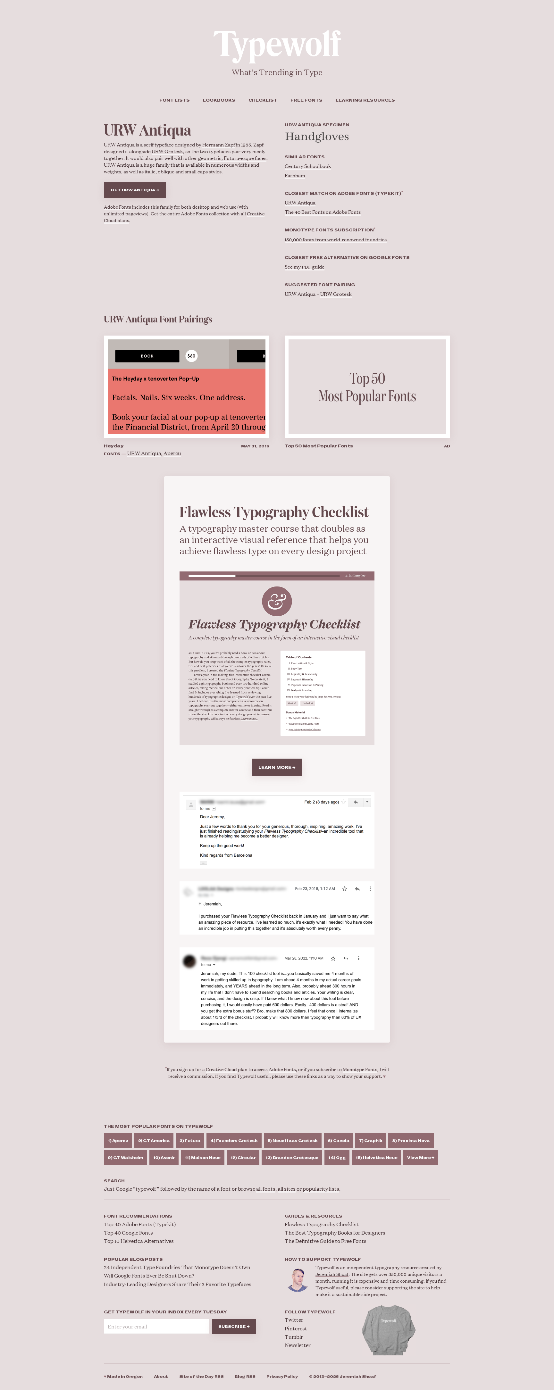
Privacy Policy (282, 1377)
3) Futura (190, 1141)
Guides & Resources (313, 1216)
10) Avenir (164, 1158)
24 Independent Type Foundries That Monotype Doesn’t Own (177, 1267)
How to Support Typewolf (323, 1259)
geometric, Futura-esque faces (232, 158)
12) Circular (243, 1158)
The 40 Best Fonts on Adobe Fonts (323, 211)
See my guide (304, 266)
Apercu (172, 453)
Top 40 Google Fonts (128, 1232)
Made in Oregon (123, 1377)
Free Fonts (306, 100)
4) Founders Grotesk (234, 1141)
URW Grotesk (167, 151)
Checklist (262, 100)
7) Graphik (370, 1141)
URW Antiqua (300, 202)
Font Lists (174, 100)
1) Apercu (118, 1141)
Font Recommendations (138, 1216)
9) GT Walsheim (125, 1158)
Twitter (294, 1319)
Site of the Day (201, 1377)
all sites (287, 1188)
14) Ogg (337, 1158)
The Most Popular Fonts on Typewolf (158, 1126)
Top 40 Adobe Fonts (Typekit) (140, 1224)
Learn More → (277, 767)
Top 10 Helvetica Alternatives (139, 1240)
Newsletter (298, 1345)
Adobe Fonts (117, 206)
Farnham (295, 175)
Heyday (113, 446)
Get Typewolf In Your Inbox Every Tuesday (165, 1312)
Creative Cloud (221, 1069)
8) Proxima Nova (411, 1141)
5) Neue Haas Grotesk (293, 1141)
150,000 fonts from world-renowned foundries (336, 239)
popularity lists (321, 1188)
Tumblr (294, 1336)
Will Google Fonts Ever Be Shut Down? (149, 1275)
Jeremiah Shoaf (331, 1273)
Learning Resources (365, 100)
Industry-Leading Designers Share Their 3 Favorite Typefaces (177, 1284)
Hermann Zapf (218, 144)
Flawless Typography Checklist (322, 1224)
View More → (420, 1158)
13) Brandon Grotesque (291, 1158)
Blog (245, 1377)
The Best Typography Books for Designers (335, 1232)
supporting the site (404, 1287)
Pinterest (296, 1328)
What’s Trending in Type (277, 72)
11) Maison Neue (203, 1158)
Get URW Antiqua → (135, 190)
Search (114, 1181)
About (161, 1377)
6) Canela (338, 1141)
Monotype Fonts (360, 1069)
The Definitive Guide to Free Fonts (325, 1240)
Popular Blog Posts (133, 1259)
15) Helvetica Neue (376, 1158)
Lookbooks (219, 100)
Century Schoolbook (308, 166)
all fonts (265, 1188)
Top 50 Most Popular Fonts (319, 446)
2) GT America (154, 1141)
